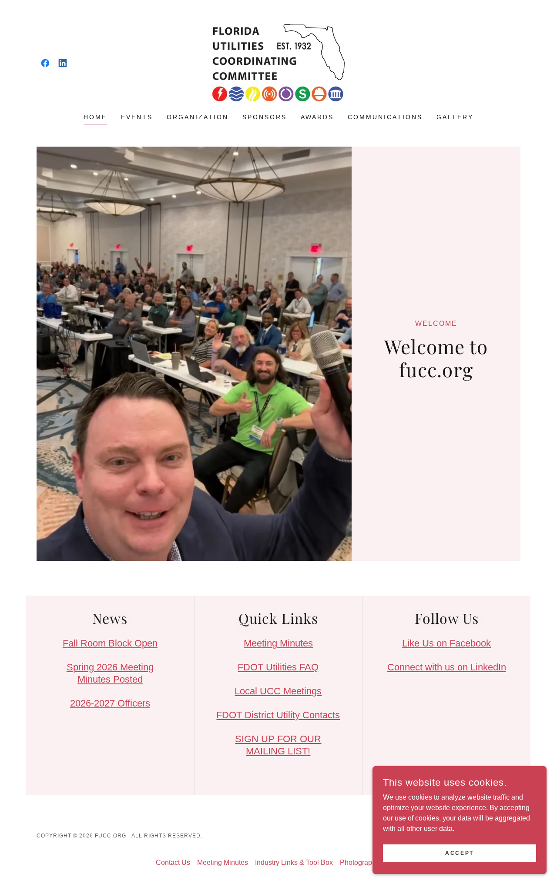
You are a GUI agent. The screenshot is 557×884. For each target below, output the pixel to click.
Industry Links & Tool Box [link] (294, 862)
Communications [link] (385, 117)
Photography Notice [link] (370, 862)
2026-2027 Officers (110, 703)
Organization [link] (197, 117)
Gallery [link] (454, 117)
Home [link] (95, 117)
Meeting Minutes (278, 643)
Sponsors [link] (264, 117)
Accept (459, 853)
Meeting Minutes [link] (222, 862)
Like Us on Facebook (446, 643)
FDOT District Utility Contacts (278, 715)
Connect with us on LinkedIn (446, 667)
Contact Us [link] (173, 862)
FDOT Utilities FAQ (278, 667)
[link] (45, 63)
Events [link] (137, 117)
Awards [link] (317, 117)
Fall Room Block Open (110, 643)
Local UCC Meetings (278, 691)
